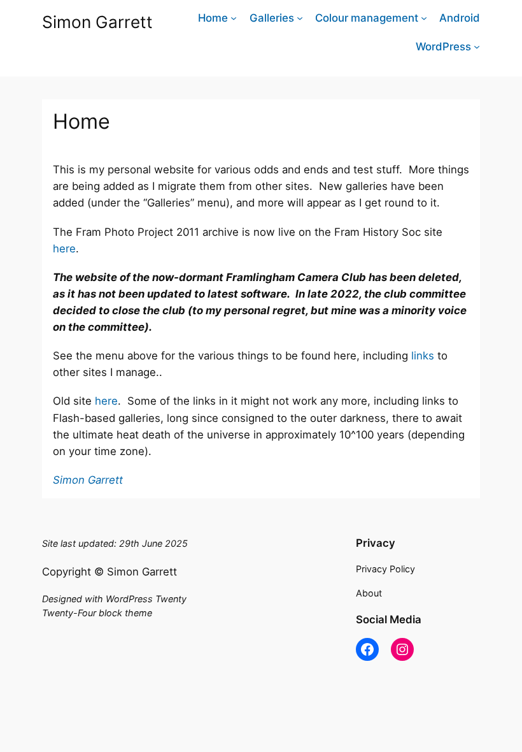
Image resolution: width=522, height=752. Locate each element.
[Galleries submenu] (300, 18)
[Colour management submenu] (424, 18)
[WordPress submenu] (477, 46)
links (422, 355)
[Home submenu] (233, 18)
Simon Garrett (97, 22)
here (64, 248)
